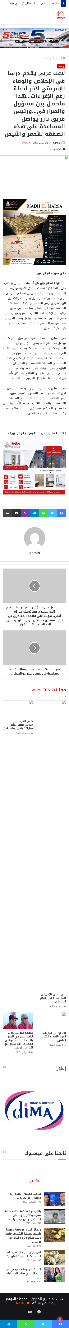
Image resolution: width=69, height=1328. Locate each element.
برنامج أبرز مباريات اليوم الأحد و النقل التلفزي (54, 1036)
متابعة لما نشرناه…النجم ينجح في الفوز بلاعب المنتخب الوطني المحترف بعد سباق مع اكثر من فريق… (18, 1040)
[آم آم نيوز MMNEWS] (60, 15)
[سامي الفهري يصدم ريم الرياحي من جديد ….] (54, 1199)
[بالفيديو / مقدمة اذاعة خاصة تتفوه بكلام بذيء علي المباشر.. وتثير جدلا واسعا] (54, 1216)
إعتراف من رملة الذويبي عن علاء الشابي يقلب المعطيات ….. (23, 1273)
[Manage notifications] (60, 1319)
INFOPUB (22, 1303)
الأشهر (34, 1181)
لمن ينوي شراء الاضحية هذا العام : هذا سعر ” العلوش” (23, 1254)
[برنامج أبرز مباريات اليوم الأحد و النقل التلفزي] (51, 1020)
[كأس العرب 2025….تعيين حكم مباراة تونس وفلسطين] (18, 708)
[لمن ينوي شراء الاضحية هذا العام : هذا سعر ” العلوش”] (54, 1257)
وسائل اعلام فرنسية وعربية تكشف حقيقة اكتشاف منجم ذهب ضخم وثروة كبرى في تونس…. (23, 1235)
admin (56, 143)
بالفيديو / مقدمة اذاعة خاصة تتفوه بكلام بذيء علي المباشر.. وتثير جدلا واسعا (22, 1215)
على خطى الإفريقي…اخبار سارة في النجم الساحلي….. (52, 998)
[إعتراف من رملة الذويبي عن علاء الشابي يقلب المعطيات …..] (54, 1274)
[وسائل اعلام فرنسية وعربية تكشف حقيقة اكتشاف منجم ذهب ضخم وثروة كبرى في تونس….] (54, 1235)
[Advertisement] (34, 61)
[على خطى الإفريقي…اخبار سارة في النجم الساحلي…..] (51, 845)
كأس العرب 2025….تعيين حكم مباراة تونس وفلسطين (18, 724)
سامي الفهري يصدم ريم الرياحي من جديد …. (25, 1196)
